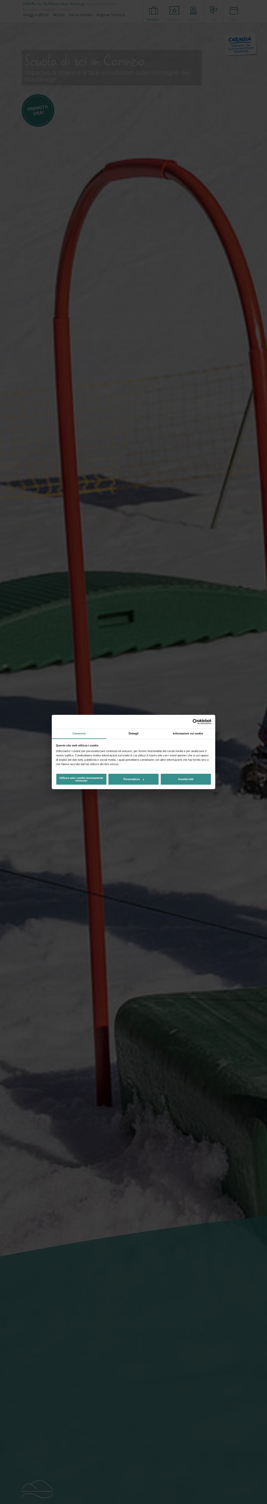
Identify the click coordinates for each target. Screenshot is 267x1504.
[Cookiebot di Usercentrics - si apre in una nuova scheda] (195, 721)
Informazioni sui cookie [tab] (188, 733)
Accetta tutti (185, 779)
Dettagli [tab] (134, 733)
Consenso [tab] (79, 733)
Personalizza (131, 779)
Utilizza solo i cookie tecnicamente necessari (81, 779)
